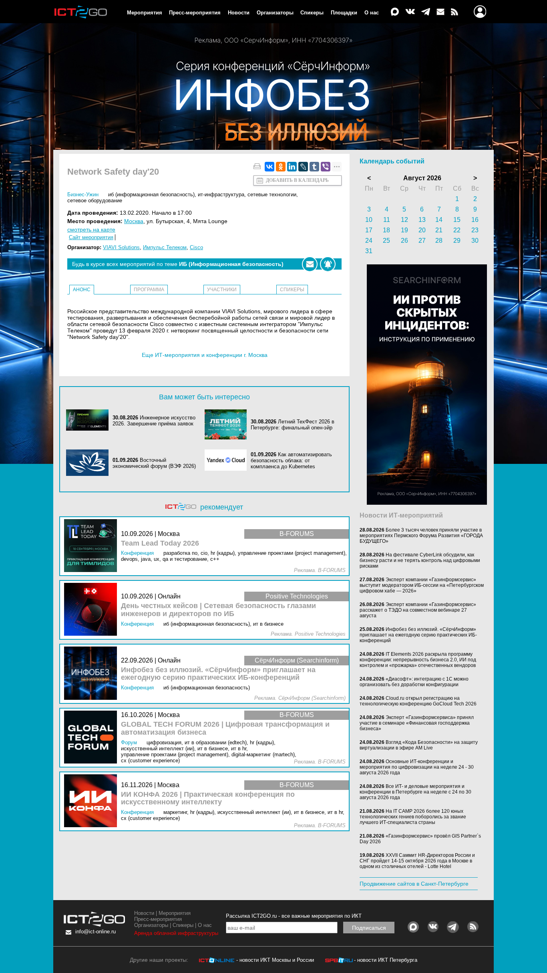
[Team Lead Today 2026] (92, 546)
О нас (371, 13)
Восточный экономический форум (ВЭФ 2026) (154, 463)
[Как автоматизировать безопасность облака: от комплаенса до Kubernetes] (228, 460)
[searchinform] (427, 503)
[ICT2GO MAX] (395, 12)
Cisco (196, 247)
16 (475, 219)
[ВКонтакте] (269, 166)
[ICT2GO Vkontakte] (410, 12)
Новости (238, 13)
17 (368, 230)
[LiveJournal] (303, 166)
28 (438, 240)
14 (438, 219)
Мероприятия (144, 13)
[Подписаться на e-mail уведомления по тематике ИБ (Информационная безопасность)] (310, 264)
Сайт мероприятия (91, 237)
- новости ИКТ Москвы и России (275, 960)
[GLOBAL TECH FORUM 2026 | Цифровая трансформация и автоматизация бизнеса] (92, 738)
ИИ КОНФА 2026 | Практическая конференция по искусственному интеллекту (208, 798)
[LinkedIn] (292, 166)
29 (457, 240)
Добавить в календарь (297, 180)
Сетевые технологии (271, 194)
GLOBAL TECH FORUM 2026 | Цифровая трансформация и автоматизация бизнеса (225, 728)
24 (368, 240)
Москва (133, 221)
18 (386, 230)
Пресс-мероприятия (195, 13)
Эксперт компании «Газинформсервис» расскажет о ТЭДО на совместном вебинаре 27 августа (418, 610)
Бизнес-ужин (83, 194)
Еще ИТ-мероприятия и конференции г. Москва (204, 355)
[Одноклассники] (281, 166)
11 (386, 219)
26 (404, 240)
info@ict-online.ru (95, 932)
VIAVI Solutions (121, 247)
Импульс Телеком (165, 247)
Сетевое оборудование (94, 200)
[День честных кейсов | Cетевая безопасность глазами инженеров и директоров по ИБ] (92, 610)
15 (457, 219)
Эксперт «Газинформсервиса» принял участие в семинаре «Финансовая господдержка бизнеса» (417, 723)
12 (404, 219)
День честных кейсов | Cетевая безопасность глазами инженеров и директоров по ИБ (218, 610)
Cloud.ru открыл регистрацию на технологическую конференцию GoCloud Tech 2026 (418, 701)
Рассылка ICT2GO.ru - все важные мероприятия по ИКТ (294, 916)
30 (475, 240)
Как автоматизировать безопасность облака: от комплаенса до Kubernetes (291, 460)
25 (386, 240)
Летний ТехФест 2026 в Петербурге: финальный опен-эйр (292, 425)
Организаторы (275, 13)
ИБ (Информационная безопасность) (151, 194)
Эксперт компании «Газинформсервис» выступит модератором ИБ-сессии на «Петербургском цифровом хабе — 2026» (422, 585)
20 (422, 230)
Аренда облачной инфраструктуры (176, 933)
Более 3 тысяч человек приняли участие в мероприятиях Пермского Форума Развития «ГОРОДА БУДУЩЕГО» (421, 535)
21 (438, 230)
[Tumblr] (314, 166)
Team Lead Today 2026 (160, 543)
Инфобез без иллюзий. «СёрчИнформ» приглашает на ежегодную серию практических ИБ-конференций (218, 674)
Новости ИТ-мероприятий (401, 515)
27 (422, 240)
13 (422, 219)
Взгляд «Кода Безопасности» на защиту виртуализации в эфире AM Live (419, 745)
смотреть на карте (91, 229)
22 (457, 230)
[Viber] (325, 166)
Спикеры (312, 13)
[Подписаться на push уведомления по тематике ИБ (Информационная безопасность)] (328, 264)
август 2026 (422, 178)
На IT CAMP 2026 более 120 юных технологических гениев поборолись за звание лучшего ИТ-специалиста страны (413, 816)
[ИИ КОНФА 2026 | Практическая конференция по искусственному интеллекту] (92, 801)
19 (404, 230)
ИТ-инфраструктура (221, 194)
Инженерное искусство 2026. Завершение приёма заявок (154, 421)
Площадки (344, 13)
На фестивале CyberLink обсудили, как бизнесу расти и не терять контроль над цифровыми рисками (420, 560)
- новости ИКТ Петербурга (385, 960)
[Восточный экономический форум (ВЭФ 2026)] (89, 463)
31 (368, 251)
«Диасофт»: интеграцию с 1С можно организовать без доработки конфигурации (414, 681)
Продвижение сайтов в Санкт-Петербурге (414, 883)
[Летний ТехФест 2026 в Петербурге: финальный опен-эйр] (228, 424)
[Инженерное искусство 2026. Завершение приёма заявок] (89, 420)
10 (368, 219)
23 (475, 230)
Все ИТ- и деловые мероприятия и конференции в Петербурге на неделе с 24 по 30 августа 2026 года (415, 792)
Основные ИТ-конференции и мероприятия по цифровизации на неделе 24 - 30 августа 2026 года (417, 767)
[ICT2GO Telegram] (425, 12)
